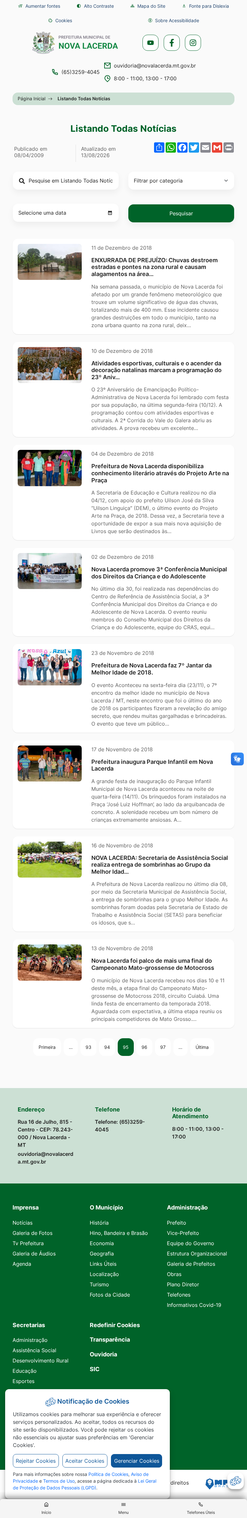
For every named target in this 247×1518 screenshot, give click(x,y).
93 (88, 1047)
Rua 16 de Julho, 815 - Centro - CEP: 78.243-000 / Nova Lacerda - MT (45, 1133)
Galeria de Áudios (34, 1253)
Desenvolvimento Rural (41, 1360)
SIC (95, 1369)
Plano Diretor (183, 1284)
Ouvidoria (103, 1354)
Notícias (22, 1222)
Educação (25, 1371)
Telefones (178, 1294)
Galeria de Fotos (32, 1233)
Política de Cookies (108, 1474)
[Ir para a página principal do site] (75, 42)
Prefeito (176, 1222)
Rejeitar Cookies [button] (36, 1461)
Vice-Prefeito (183, 1233)
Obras (174, 1274)
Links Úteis (103, 1264)
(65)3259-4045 (80, 72)
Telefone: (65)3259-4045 (120, 1126)
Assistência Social (34, 1350)
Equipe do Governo (190, 1243)
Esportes (23, 1381)
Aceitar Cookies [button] (84, 1461)
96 (144, 1047)
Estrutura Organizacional (197, 1253)
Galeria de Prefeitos (191, 1264)
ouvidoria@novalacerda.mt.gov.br (155, 65)
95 (126, 1047)
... (71, 1047)
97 (163, 1047)
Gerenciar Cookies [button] (136, 1461)
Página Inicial (31, 98)
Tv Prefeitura (28, 1243)
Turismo (99, 1284)
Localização (104, 1274)
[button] (60, 20)
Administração (30, 1340)
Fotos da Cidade (110, 1294)
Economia (102, 1243)
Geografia (102, 1253)
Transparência (110, 1339)
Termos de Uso (59, 1481)
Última (202, 1047)
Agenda (22, 1264)
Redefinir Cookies (115, 1325)
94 (107, 1047)
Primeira (47, 1047)
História (99, 1222)
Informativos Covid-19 (194, 1305)
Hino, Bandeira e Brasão (119, 1233)
